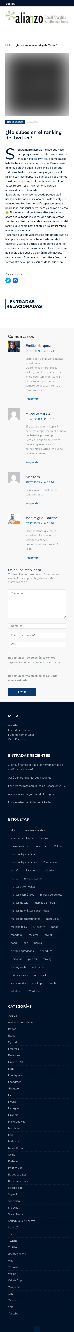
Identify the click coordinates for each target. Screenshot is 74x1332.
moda (54, 927)
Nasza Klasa (15, 1148)
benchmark (41, 846)
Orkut (11, 1155)
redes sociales (19, 975)
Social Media (16, 1214)
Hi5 (10, 1095)
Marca (14, 878)
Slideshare (14, 1201)
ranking (47, 959)
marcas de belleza (51, 894)
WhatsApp (15, 1280)
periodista (46, 951)
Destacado (50, 862)
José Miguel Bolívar (41, 518)
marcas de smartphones (25, 919)
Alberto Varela (38, 413)
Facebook (32, 870)
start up (37, 983)
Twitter (53, 983)
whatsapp (17, 991)
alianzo (15, 830)
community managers (24, 862)
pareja (38, 943)
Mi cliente (39, 927)
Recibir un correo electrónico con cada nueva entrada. (32, 678)
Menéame (14, 1128)
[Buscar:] (16, 3)
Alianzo (12, 1016)
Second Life (15, 1188)
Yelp (10, 1307)
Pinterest (14, 1161)
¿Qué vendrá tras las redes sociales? (30, 777)
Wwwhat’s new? (16, 262)
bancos (44, 838)
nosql (14, 943)
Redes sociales (15, 122)
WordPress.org (17, 739)
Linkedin (49, 870)
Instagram (14, 1108)
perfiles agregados (22, 951)
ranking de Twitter (35, 159)
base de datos (20, 846)
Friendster (14, 1082)
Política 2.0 (15, 1168)
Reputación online (19, 1181)
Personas (16, 959)
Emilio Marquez (38, 345)
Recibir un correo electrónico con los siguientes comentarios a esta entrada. (34, 660)
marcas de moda (44, 903)
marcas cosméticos (22, 894)
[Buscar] (66, 3)
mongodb (17, 935)
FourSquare (15, 1075)
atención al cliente (22, 838)
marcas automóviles (23, 886)
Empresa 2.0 (15, 1049)
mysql (48, 935)
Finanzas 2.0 (15, 1062)
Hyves (12, 1102)
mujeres (33, 935)
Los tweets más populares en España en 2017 (37, 786)
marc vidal (52, 919)
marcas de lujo (19, 903)
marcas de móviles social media (30, 911)
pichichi (32, 959)
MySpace (13, 1141)
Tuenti (12, 1234)
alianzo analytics (35, 830)
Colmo (58, 846)
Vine (10, 1260)
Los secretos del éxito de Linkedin (29, 802)
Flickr (11, 1069)
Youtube (34, 991)
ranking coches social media (27, 967)
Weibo (12, 1274)
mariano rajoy (19, 927)
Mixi (10, 1135)
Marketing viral (17, 1121)
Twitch (12, 1241)
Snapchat (14, 1207)
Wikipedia (14, 1287)
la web (18, 257)
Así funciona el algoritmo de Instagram (32, 794)
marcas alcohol (33, 878)
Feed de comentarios (21, 735)
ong (26, 943)
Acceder (13, 725)
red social (40, 975)
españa (15, 870)
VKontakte (15, 1267)
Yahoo (12, 1300)
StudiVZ (13, 1227)
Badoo (12, 1029)
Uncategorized (17, 1254)
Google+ (13, 1088)
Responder (33, 398)
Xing (10, 1294)
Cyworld (13, 1042)
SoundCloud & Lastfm (21, 1221)
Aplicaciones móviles (21, 1022)
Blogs (11, 1035)
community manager (23, 854)
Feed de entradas (19, 730)
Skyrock (12, 1194)
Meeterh (33, 477)
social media (18, 983)
